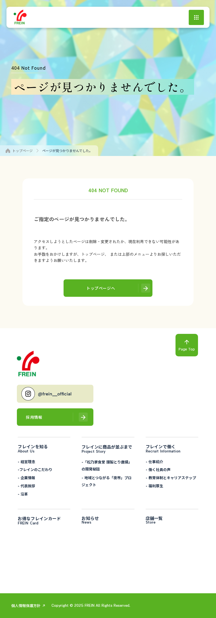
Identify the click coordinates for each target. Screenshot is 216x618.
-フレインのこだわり (35, 469)
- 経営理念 (26, 461)
